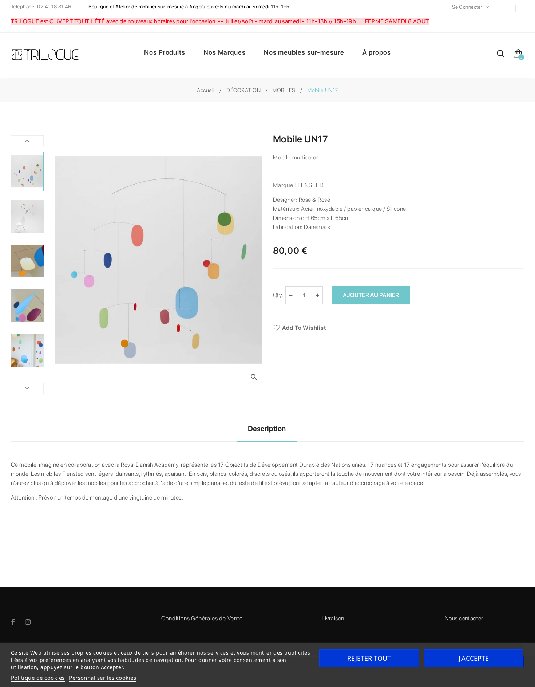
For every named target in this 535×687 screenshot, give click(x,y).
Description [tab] (267, 428)
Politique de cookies (38, 677)
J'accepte (474, 658)
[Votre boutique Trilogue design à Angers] (49, 55)
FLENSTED (309, 185)
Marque (283, 185)
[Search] (500, 55)
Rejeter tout (369, 658)
